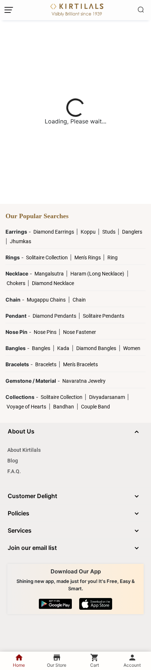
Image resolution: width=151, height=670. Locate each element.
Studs (109, 232)
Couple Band (95, 407)
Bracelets (46, 364)
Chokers (16, 283)
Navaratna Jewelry (84, 381)
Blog (12, 461)
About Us (21, 431)
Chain (79, 300)
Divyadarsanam (107, 397)
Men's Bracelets (80, 364)
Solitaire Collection (47, 257)
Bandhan (63, 407)
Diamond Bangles (96, 348)
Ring (112, 257)
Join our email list (32, 547)
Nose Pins (46, 332)
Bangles (41, 348)
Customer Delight (32, 496)
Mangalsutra (49, 274)
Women (131, 348)
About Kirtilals (24, 450)
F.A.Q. (14, 471)
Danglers (132, 232)
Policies (18, 513)
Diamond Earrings (54, 232)
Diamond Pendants (55, 316)
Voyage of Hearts (26, 407)
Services (20, 530)
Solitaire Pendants (103, 316)
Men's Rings (88, 257)
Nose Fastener (79, 332)
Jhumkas (20, 241)
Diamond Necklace (53, 283)
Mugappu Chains (46, 300)
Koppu (89, 232)
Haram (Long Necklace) (97, 274)
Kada (63, 348)
